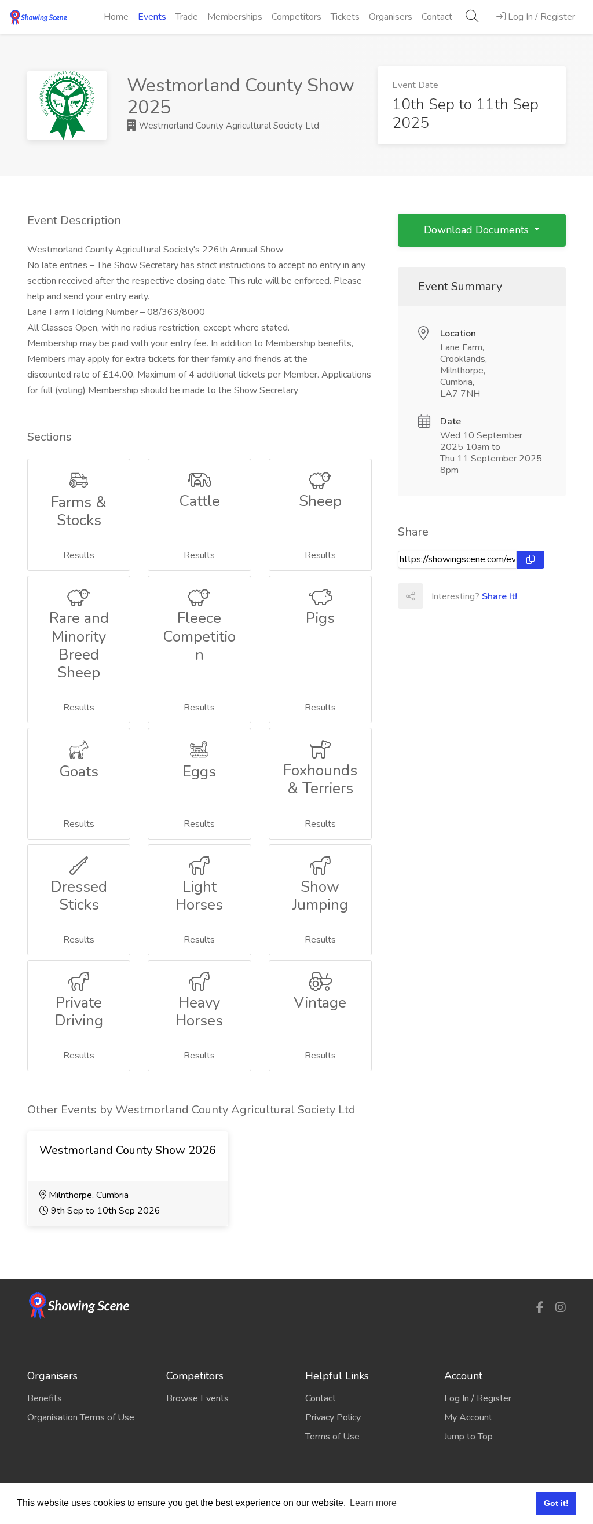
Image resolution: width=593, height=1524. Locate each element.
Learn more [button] (373, 1503)
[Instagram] (561, 1308)
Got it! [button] (556, 1503)
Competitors (296, 16)
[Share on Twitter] (461, 596)
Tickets (345, 16)
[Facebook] (540, 1308)
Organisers (390, 16)
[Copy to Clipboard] (530, 560)
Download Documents (478, 230)
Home (116, 16)
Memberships (234, 16)
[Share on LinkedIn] (486, 596)
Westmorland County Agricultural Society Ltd (228, 125)
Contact (437, 16)
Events (152, 16)
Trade (186, 16)
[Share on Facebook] (435, 596)
